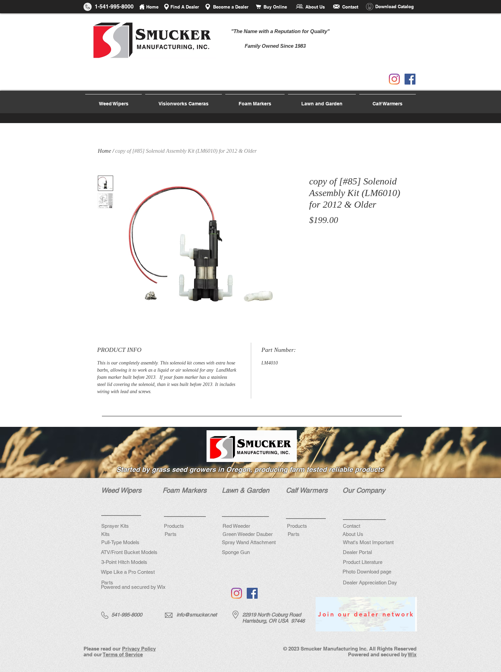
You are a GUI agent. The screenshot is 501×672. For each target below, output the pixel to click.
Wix (412, 654)
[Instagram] (394, 79)
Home (104, 151)
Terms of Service (123, 654)
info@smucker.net (197, 614)
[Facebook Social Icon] (410, 79)
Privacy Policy (139, 649)
